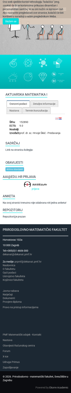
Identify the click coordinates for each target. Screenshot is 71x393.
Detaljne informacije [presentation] (44, 103)
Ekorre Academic (58, 387)
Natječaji (8, 294)
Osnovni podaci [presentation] (18, 103)
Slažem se (10, 21)
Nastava (7, 340)
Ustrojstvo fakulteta (14, 276)
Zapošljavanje (10, 367)
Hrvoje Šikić (39, 133)
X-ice (5, 356)
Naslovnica (9, 265)
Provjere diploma (12, 301)
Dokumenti (9, 298)
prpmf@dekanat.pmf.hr (28, 261)
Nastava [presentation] (14, 110)
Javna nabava (11, 290)
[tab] (18, 103)
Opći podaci (9, 272)
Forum (6, 351)
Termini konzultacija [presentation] (36, 110)
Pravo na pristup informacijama (21, 307)
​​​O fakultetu (9, 268)
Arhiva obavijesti (15, 169)
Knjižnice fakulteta (13, 279)
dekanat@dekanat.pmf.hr (17, 254)
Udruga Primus (11, 362)
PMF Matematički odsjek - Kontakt (22, 334)
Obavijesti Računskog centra (19, 345)
